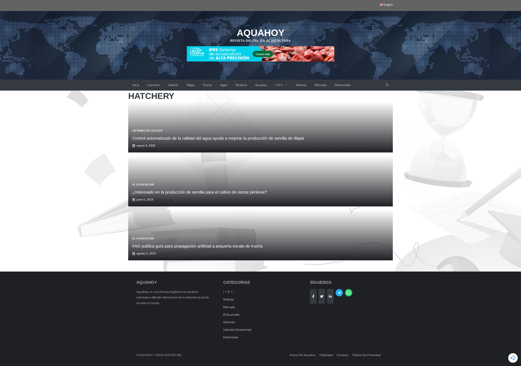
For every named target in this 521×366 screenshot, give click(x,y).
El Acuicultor (231, 314)
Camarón (153, 85)
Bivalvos (241, 85)
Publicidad (326, 355)
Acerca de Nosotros (302, 355)
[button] (387, 85)
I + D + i (228, 292)
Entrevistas (230, 337)
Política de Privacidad (366, 355)
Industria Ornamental (237, 329)
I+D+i (278, 85)
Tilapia (190, 85)
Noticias (301, 85)
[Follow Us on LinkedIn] (330, 296)
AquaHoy (261, 32)
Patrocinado (342, 85)
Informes (229, 322)
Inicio (135, 85)
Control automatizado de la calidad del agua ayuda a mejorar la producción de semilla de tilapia (218, 138)
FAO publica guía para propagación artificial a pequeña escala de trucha (197, 246)
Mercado (320, 85)
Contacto (342, 355)
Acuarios (261, 85)
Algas (224, 85)
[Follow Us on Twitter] (322, 296)
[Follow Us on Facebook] (313, 296)
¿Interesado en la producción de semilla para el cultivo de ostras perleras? (199, 192)
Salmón (173, 85)
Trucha (207, 85)
